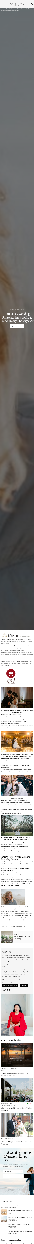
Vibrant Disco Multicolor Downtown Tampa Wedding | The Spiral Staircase (20, 1232)
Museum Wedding (11, 1105)
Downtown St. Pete (6, 1103)
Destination (3, 1105)
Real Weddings (13, 1068)
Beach (2, 1070)
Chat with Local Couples (10, 985)
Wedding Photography (7, 1138)
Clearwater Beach (12, 1220)
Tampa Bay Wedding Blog (8, 8)
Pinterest (27, 920)
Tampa (9, 1213)
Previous (16, 934)
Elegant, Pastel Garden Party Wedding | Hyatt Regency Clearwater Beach (20, 1218)
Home (2, 8)
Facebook (13, 920)
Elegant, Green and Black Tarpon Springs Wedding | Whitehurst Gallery (19, 1225)
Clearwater (4, 1068)
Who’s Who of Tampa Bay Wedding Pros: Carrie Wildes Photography (16, 1143)
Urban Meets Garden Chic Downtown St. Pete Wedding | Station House (16, 1109)
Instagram (20, 920)
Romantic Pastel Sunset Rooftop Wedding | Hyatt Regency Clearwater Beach (14, 1074)
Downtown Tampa (12, 1234)
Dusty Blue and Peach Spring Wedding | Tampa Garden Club (20, 1211)
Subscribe (23, 985)
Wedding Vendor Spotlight (17, 309)
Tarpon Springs (12, 1227)
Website (6, 920)
